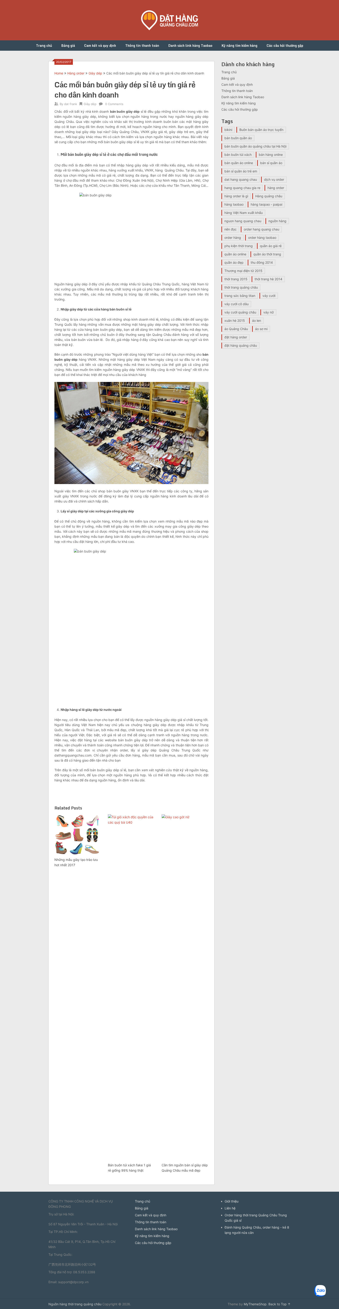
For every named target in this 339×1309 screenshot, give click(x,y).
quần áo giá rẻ (271, 246)
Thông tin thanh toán (142, 45)
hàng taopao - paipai (266, 204)
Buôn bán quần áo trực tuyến (261, 130)
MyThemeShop (255, 1304)
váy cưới (268, 296)
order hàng (232, 237)
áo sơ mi (261, 329)
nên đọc (230, 229)
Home (58, 73)
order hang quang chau (261, 229)
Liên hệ (230, 1208)
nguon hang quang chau (242, 221)
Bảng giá (68, 45)
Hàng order (75, 73)
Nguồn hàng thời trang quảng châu (74, 1304)
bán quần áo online (238, 163)
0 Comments (114, 104)
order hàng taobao (262, 237)
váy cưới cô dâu (236, 304)
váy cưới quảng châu (240, 312)
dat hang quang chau (240, 179)
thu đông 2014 (262, 262)
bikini (228, 130)
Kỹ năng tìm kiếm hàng (239, 45)
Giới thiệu (231, 1201)
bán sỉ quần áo (271, 163)
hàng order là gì (236, 196)
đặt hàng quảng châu (240, 345)
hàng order (276, 188)
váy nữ (268, 312)
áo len (256, 320)
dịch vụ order (274, 179)
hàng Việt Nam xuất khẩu (243, 213)
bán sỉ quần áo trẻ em (240, 171)
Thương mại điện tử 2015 (243, 271)
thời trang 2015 (235, 279)
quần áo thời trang (267, 254)
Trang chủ (44, 45)
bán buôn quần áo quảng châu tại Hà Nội (255, 146)
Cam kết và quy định (100, 45)
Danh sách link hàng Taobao (190, 45)
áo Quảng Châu (236, 329)
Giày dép (95, 73)
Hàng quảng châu (268, 196)
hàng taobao (234, 204)
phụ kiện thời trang (238, 246)
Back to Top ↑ (279, 1304)
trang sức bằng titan (239, 296)
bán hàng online (271, 155)
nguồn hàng (277, 221)
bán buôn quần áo (238, 138)
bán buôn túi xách (238, 155)
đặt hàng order (235, 337)
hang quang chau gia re (242, 188)
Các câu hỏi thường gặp (285, 45)
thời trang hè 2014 (268, 279)
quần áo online (235, 254)
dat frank (70, 104)
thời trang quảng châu (241, 287)
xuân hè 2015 (234, 320)
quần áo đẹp (234, 262)
